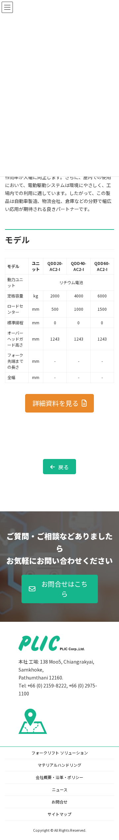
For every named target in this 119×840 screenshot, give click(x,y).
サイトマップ (59, 814)
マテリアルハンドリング (59, 765)
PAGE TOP (109, 808)
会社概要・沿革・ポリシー (59, 777)
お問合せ (59, 802)
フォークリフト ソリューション (59, 752)
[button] (59, 403)
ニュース (59, 789)
